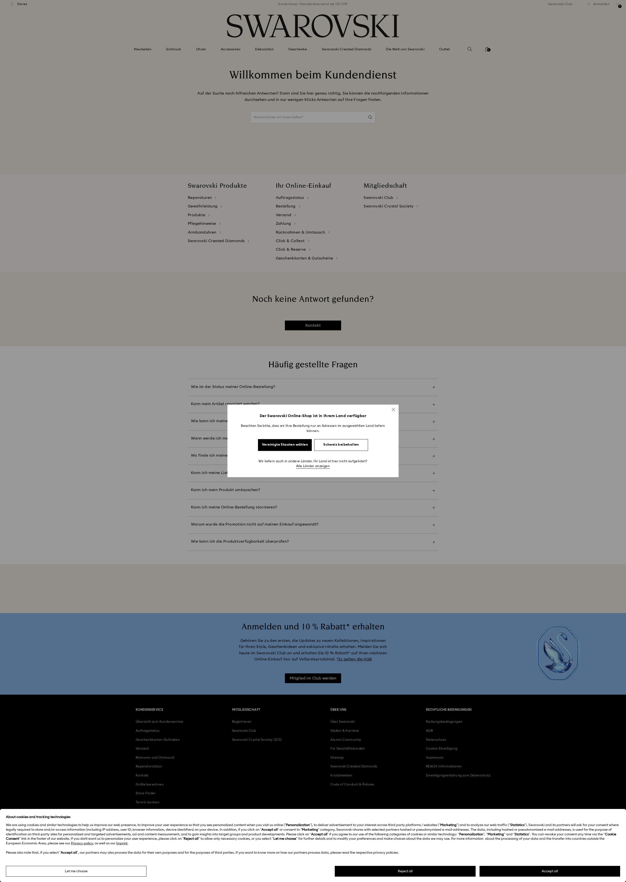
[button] (393, 409)
